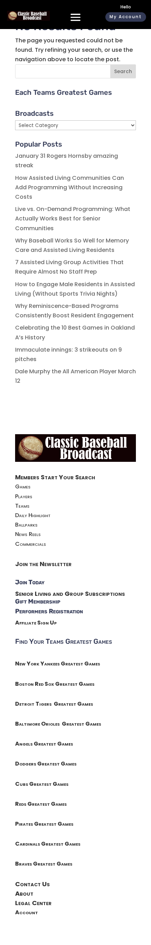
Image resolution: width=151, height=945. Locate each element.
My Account (126, 17)
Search (123, 71)
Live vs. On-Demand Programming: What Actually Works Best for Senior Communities (72, 218)
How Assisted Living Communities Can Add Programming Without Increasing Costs (69, 187)
